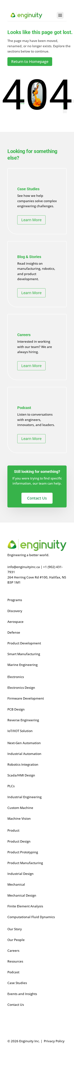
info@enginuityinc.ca (24, 567)
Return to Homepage (29, 61)
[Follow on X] (18, 1054)
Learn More (31, 219)
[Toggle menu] (60, 15)
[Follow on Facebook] (10, 1054)
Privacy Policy (54, 1041)
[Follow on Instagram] (33, 1054)
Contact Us (37, 498)
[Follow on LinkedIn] (26, 1054)
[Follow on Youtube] (41, 1054)
